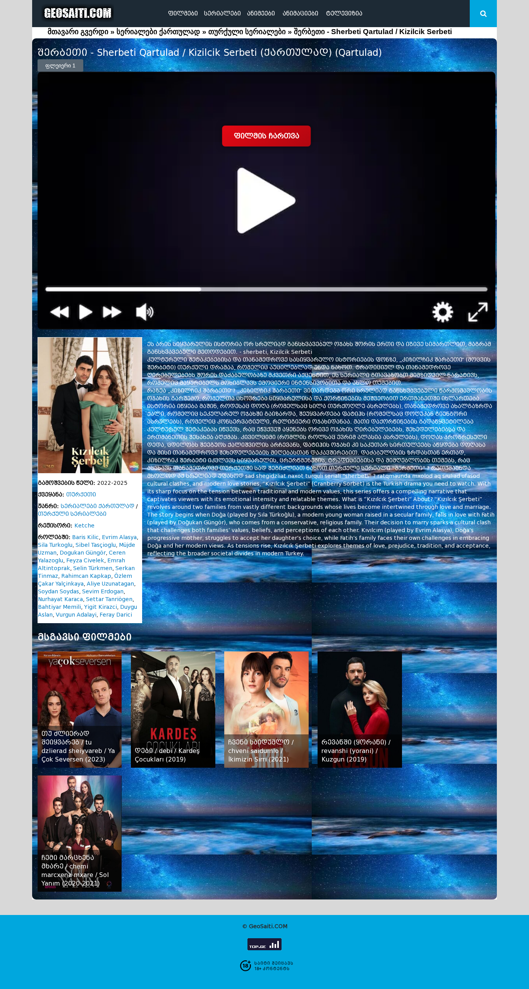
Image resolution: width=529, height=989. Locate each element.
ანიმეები (261, 13)
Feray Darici (116, 615)
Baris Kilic (85, 537)
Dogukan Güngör (83, 553)
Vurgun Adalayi (76, 615)
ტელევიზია (344, 13)
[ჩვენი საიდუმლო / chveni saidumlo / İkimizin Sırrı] (266, 709)
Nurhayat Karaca (60, 599)
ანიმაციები (300, 13)
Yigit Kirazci (100, 607)
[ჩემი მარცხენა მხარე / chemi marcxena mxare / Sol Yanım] (80, 833)
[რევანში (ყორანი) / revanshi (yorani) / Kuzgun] (360, 709)
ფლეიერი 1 (60, 65)
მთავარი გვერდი (78, 32)
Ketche (84, 525)
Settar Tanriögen (109, 599)
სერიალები (222, 13)
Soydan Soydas (58, 591)
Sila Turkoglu (55, 545)
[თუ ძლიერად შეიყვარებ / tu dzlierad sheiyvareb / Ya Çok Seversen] (80, 709)
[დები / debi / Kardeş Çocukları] (173, 709)
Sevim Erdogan (103, 591)
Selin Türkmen (92, 568)
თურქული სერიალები (247, 32)
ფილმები (183, 13)
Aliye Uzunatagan (110, 584)
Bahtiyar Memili (59, 607)
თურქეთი (81, 494)
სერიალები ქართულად (158, 32)
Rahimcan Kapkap (86, 576)
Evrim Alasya (119, 537)
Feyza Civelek (85, 560)
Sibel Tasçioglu (96, 545)
